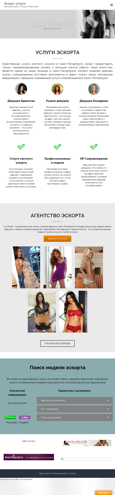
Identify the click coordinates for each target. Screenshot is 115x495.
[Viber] (25, 417)
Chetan (16, 479)
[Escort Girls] (29, 441)
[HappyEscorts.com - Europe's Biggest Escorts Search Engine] (28, 457)
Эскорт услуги (15, 3)
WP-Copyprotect (26, 479)
